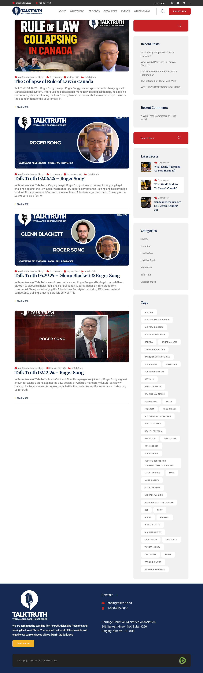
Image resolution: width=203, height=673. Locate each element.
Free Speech (169, 409)
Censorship (151, 364)
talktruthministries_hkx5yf (32, 77)
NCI (146, 510)
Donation (146, 246)
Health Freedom (153, 431)
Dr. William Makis (155, 394)
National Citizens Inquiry (159, 503)
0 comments (56, 77)
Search (179, 25)
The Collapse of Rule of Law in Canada (54, 81)
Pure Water (146, 267)
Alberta (149, 312)
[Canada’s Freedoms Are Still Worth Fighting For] (146, 202)
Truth (168, 555)
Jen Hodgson (151, 446)
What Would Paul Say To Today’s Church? (166, 186)
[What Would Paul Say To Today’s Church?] (146, 185)
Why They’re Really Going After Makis (160, 87)
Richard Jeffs (152, 525)
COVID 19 (149, 379)
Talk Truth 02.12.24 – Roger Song (49, 372)
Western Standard (155, 569)
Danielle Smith (153, 387)
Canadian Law (169, 342)
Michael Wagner (154, 495)
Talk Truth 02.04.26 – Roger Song (49, 178)
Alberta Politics (154, 327)
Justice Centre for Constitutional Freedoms (159, 463)
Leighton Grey (152, 473)
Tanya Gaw (150, 555)
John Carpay (151, 453)
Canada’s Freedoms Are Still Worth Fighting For (167, 206)
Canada (149, 342)
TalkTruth (91, 77)
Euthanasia (151, 401)
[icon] (172, 3)
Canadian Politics (155, 349)
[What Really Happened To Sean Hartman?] (146, 167)
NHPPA (148, 517)
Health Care (147, 253)
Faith (169, 401)
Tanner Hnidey (152, 547)
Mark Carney (152, 480)
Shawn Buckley (153, 532)
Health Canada (153, 424)
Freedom (149, 409)
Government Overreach (158, 416)
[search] (162, 11)
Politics (165, 517)
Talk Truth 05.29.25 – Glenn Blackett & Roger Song (67, 275)
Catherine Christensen (157, 357)
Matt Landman (152, 488)
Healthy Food (148, 260)
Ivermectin (170, 439)
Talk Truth (151, 540)
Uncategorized (148, 281)
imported (150, 439)
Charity (144, 239)
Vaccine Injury (153, 562)
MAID (172, 473)
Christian (171, 364)
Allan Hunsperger (155, 335)
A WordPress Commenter (154, 116)
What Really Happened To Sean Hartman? (167, 168)
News (160, 510)
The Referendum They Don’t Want (158, 81)
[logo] (27, 11)
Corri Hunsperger (155, 372)
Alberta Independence (157, 320)
